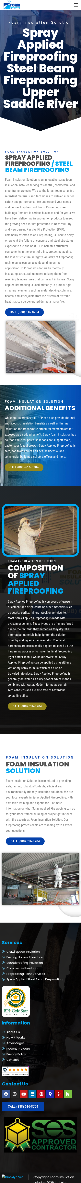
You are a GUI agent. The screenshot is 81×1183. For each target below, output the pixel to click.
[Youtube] (24, 1094)
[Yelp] (59, 1094)
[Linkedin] (32, 1094)
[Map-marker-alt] (50, 1094)
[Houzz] (68, 1094)
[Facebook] (6, 1094)
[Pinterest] (41, 1094)
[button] (75, 5)
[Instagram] (15, 1094)
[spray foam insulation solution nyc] (12, 5)
